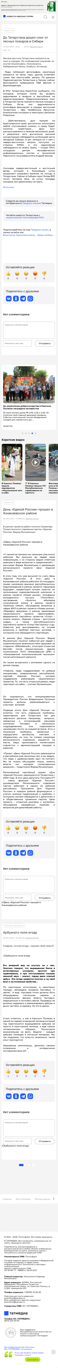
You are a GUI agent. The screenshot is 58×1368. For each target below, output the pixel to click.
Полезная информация (14, 925)
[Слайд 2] (25, 433)
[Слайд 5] (35, 433)
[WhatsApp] (30, 298)
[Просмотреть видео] (12, 462)
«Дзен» (41, 235)
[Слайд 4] (32, 433)
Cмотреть (32, 1359)
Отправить (45, 343)
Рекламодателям (44, 1199)
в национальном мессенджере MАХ (25, 216)
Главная (7, 1199)
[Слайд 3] (29, 433)
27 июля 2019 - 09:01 (11, 47)
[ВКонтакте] (9, 298)
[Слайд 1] (22, 433)
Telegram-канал (39, 229)
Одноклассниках (25, 235)
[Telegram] (23, 298)
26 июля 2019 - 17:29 (11, 518)
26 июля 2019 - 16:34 (11, 938)
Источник (8, 187)
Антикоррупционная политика (19, 1347)
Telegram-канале (31, 203)
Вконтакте (9, 235)
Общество (9, 30)
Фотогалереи (23, 1199)
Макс (50, 235)
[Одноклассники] (16, 298)
